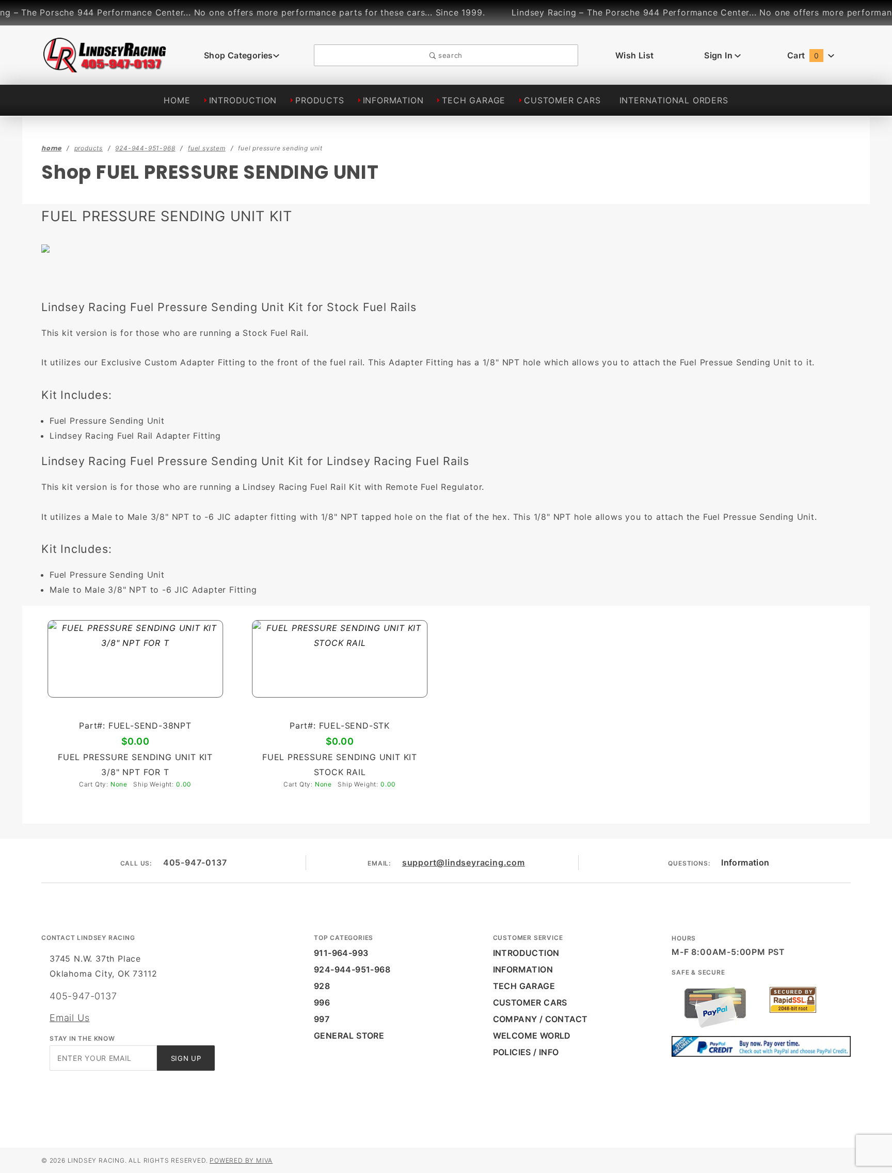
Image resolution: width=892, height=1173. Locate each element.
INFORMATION (393, 100)
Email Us (69, 1017)
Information (745, 862)
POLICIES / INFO (526, 1052)
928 (322, 986)
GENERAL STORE (349, 1035)
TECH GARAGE (473, 100)
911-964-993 (341, 953)
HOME (177, 100)
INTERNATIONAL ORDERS (673, 100)
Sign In (719, 55)
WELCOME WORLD (532, 1035)
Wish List (634, 55)
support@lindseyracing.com (463, 862)
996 (322, 1002)
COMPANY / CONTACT (540, 1019)
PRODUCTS (319, 100)
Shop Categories (238, 55)
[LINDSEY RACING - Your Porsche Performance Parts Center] (105, 66)
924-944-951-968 (352, 969)
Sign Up (186, 1058)
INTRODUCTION (243, 100)
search (449, 55)
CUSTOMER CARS (562, 100)
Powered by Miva (241, 1160)
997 (321, 1019)
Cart (803, 55)
